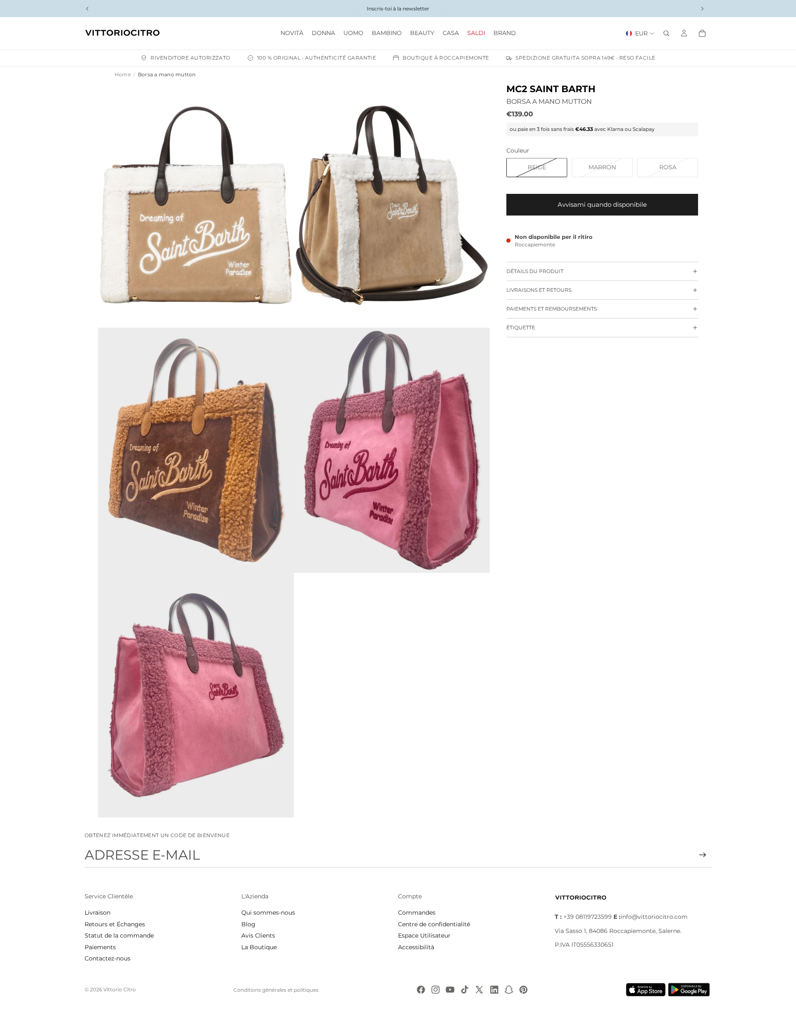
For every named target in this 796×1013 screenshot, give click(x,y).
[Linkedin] (494, 990)
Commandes (417, 912)
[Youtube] (450, 990)
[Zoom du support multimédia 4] (392, 450)
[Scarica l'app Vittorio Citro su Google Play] (690, 989)
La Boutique (259, 947)
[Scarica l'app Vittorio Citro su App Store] (646, 989)
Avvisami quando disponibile (602, 204)
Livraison (97, 912)
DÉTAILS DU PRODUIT (534, 271)
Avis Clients (258, 935)
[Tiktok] (465, 990)
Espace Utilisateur (424, 935)
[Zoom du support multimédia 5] (196, 695)
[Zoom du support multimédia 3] (196, 450)
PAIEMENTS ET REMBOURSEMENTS (551, 309)
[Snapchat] (509, 990)
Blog (248, 924)
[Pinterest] (523, 990)
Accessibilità (416, 947)
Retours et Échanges (115, 924)
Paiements (100, 947)
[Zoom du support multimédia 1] (196, 205)
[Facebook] (421, 990)
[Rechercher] (666, 33)
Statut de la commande (119, 935)
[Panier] (702, 33)
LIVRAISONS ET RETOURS (538, 290)
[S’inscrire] (702, 855)
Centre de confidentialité (434, 924)
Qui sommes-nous (268, 912)
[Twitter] (479, 990)
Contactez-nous (107, 958)
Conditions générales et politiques (275, 990)
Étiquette (520, 327)
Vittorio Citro (119, 989)
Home (123, 74)
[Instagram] (436, 990)
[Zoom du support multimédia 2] (392, 205)
